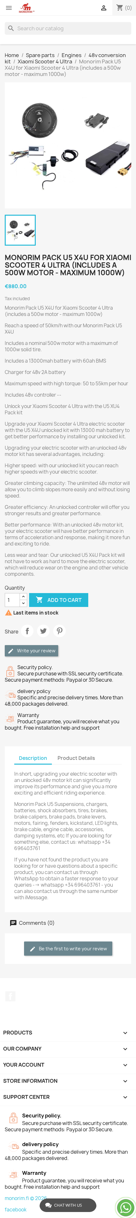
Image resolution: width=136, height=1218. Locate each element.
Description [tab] (33, 758)
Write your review (35, 651)
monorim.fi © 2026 (26, 1198)
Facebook (10, 996)
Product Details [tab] (76, 758)
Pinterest (59, 631)
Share (27, 631)
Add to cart (59, 599)
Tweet (43, 631)
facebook (16, 1209)
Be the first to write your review (72, 949)
